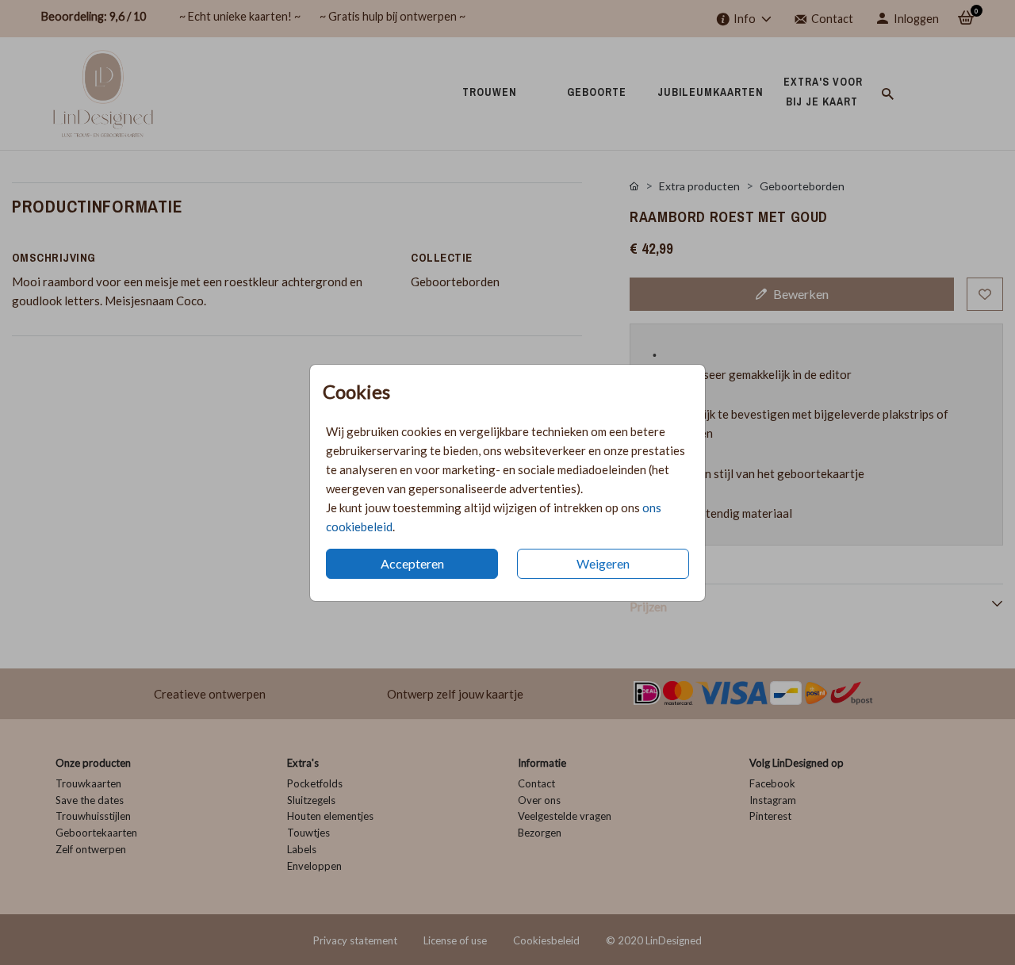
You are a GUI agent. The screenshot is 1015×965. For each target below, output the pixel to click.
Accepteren (412, 563)
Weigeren (603, 563)
